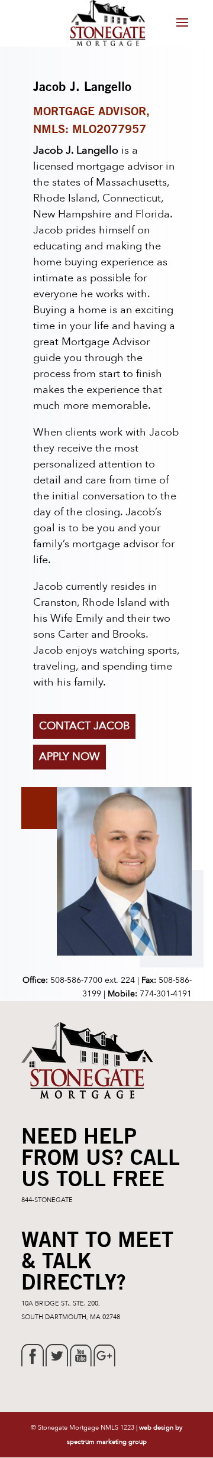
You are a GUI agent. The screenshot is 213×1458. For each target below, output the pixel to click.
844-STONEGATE (47, 1200)
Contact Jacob (84, 726)
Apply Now (69, 756)
